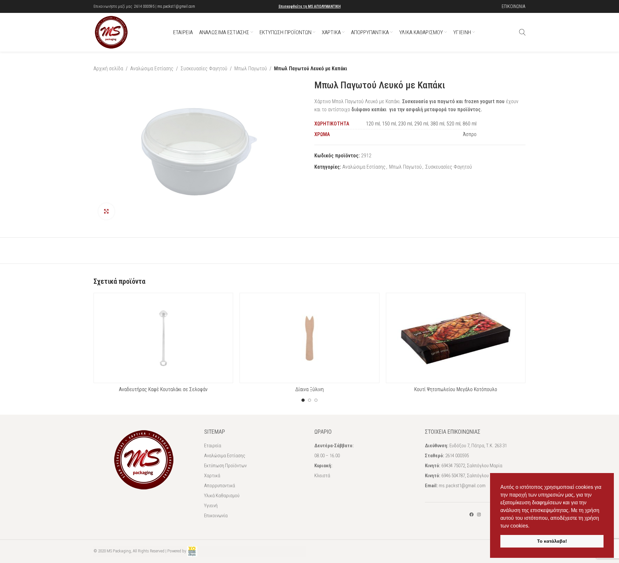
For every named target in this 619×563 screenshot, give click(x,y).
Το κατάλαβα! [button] (552, 541)
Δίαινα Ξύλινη (309, 389)
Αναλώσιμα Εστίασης (151, 68)
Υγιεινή (211, 506)
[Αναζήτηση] (522, 32)
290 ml (421, 124)
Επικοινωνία (216, 516)
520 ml (453, 124)
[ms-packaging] (471, 514)
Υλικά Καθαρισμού (222, 496)
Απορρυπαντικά (219, 486)
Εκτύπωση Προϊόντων (225, 466)
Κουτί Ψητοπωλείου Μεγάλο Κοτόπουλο (455, 389)
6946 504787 (453, 476)
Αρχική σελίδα (108, 68)
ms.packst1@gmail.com (176, 6)
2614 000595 (144, 6)
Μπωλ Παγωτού (250, 68)
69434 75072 (453, 466)
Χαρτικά (212, 476)
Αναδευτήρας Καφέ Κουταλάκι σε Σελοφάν (163, 389)
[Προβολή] (106, 211)
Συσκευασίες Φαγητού (204, 68)
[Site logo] (111, 32)
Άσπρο (470, 134)
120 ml (373, 124)
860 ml (470, 124)
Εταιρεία (212, 446)
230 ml (405, 124)
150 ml (389, 124)
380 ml (437, 124)
